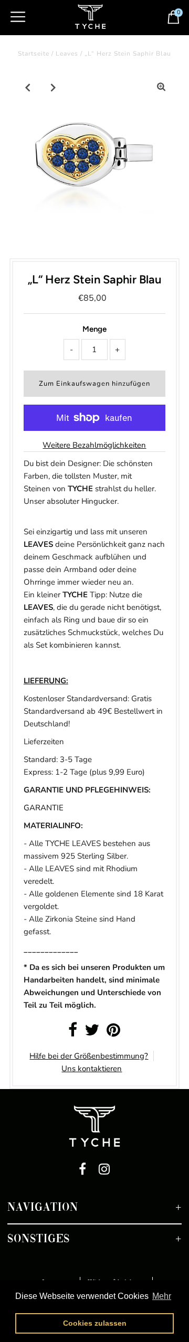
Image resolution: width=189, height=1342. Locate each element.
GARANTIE (44, 807)
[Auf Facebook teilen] (72, 1033)
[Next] (53, 87)
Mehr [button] (161, 1296)
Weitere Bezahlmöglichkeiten (94, 445)
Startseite (33, 53)
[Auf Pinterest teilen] (113, 1033)
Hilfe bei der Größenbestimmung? (88, 1056)
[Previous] (27, 87)
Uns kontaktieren (91, 1068)
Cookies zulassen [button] (95, 1323)
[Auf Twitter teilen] (92, 1033)
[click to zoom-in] (161, 87)
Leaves (67, 53)
